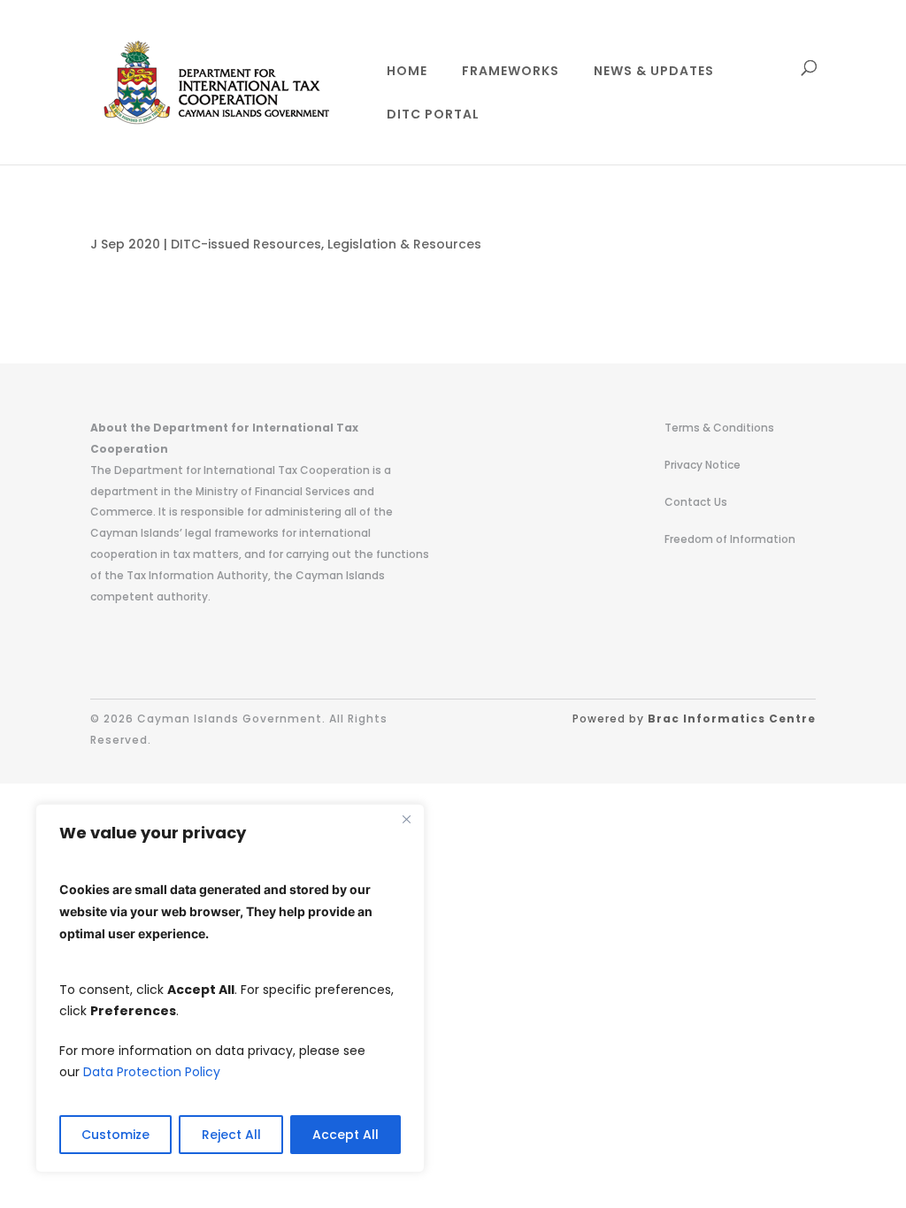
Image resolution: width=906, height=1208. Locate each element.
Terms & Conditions (719, 427)
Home (407, 72)
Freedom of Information (729, 539)
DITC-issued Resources (246, 244)
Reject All (231, 1134)
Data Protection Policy (151, 1072)
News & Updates (654, 72)
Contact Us (695, 501)
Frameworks (510, 72)
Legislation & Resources (404, 244)
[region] (230, 988)
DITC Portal (433, 115)
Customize (115, 1134)
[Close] (406, 819)
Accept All (345, 1134)
